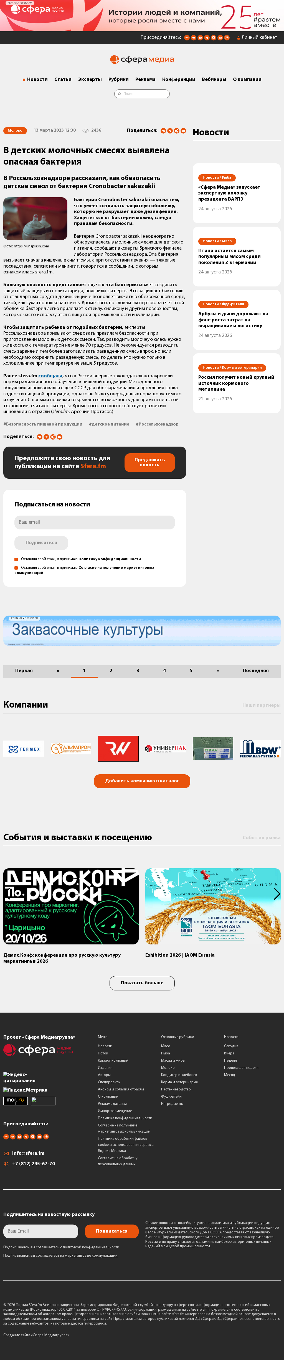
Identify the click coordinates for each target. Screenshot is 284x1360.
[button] (10, 893)
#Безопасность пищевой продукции (42, 424)
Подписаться (41, 543)
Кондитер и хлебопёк (179, 1075)
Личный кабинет (259, 37)
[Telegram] (170, 131)
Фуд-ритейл (171, 1097)
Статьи (63, 79)
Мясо (165, 1046)
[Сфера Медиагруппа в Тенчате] (213, 39)
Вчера (229, 1053)
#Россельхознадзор (157, 424)
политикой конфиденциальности (91, 1247)
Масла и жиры (173, 1061)
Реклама (145, 79)
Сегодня (231, 1046)
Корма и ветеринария (179, 1082)
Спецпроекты (109, 1082)
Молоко (168, 1068)
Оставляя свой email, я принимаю (81, 559)
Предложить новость (150, 463)
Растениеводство (176, 1089)
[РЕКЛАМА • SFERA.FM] (142, 28)
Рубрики (118, 79)
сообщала (50, 376)
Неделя (230, 1061)
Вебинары (214, 79)
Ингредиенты (172, 1104)
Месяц (229, 1075)
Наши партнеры (261, 705)
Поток (103, 1053)
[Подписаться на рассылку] (220, 39)
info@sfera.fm (28, 1153)
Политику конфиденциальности (109, 559)
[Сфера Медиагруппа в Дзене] (187, 39)
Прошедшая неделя (241, 1068)
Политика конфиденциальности (125, 1118)
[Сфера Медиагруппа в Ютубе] (200, 39)
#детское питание (109, 424)
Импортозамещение (115, 1111)
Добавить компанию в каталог (142, 781)
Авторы (104, 1075)
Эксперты (90, 79)
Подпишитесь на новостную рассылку (49, 1214)
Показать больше (142, 983)
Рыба (165, 1053)
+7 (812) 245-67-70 (33, 1164)
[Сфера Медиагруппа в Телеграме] (207, 39)
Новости (37, 79)
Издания (105, 1068)
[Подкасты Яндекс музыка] (227, 39)
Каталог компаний (113, 1061)
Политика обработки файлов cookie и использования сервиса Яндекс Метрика (126, 1145)
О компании (247, 79)
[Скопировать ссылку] (176, 131)
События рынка (262, 838)
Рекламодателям (112, 1104)
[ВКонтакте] (163, 131)
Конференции (178, 79)
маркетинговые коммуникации (91, 1256)
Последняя (256, 671)
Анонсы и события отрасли (121, 1089)
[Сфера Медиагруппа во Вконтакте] (193, 39)
